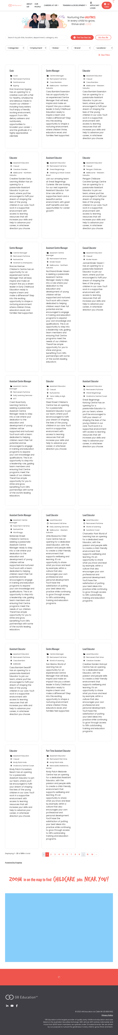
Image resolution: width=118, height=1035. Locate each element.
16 (92, 854)
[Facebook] (16, 1006)
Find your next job (84, 37)
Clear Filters (105, 55)
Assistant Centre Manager (57, 247)
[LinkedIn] (7, 1006)
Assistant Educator (54, 157)
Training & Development (74, 5)
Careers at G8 (50, 5)
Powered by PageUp (13, 862)
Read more (16, 143)
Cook (12, 70)
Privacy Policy (107, 1015)
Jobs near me (103, 37)
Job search (106, 5)
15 (87, 854)
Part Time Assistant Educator (58, 750)
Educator (86, 70)
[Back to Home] (21, 996)
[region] (59, 462)
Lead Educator (52, 515)
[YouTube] (12, 1006)
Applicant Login (94, 6)
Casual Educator (89, 247)
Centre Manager (52, 70)
